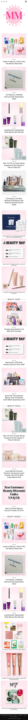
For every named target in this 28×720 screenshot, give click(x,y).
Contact (20, 715)
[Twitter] (1, 1)
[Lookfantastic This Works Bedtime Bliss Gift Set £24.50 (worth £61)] (14, 222)
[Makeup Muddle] (14, 16)
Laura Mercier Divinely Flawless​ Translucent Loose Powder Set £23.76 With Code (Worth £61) (14, 474)
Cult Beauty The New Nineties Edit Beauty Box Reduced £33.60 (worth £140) (14, 202)
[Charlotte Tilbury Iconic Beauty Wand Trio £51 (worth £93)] (14, 663)
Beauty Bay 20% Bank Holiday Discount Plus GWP (14, 363)
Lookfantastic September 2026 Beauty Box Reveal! (14, 131)
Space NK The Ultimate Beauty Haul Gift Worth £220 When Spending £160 (14, 398)
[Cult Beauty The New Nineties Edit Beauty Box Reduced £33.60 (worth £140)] (14, 183)
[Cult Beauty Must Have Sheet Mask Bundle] (14, 635)
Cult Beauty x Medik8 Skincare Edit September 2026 (14, 97)
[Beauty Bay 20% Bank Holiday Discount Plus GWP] (14, 250)
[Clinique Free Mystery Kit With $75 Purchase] (14, 313)
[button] (26, 1)
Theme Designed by (14, 718)
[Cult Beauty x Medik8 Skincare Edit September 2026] (14, 79)
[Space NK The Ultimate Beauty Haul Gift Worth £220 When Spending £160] (14, 380)
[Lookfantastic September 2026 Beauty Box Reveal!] (14, 114)
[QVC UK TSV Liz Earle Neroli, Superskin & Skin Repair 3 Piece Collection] (14, 147)
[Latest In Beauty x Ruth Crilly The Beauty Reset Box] (14, 46)
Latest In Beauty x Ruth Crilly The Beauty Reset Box (14, 63)
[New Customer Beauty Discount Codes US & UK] (14, 492)
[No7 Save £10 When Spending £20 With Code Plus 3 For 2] (14, 694)
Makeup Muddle (8, 715)
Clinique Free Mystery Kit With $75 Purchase (14, 330)
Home (15, 715)
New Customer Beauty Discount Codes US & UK (14, 509)
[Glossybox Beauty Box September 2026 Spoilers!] (14, 278)
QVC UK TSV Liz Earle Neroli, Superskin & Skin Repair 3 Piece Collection (14, 165)
